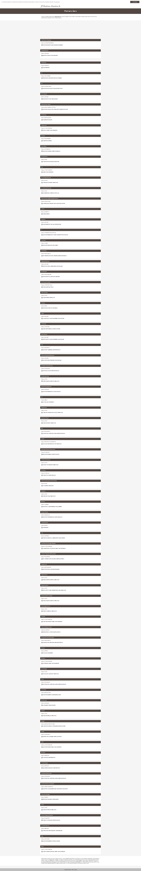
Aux (42, 344)
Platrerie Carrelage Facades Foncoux (49, 198)
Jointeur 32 (43, 125)
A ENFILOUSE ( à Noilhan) (53, 859)
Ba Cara (43, 501)
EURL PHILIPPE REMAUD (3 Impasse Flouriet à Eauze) (55, 863)
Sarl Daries (43, 114)
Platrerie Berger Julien (46, 627)
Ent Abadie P (44, 271)
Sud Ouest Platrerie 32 (46, 773)
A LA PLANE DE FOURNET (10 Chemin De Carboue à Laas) (77, 863)
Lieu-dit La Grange (45, 794)
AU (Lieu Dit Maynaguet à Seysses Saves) (80, 859)
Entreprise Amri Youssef (46, 595)
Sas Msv (43, 710)
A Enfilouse (43, 62)
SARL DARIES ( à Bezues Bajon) (82, 860)
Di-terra (43, 658)
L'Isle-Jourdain (77, 16)
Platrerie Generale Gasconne (47, 355)
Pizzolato (43, 491)
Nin (42, 167)
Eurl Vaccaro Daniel (45, 282)
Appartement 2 (44, 585)
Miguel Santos (44, 574)
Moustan (43, 135)
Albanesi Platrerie (45, 261)
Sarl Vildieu (43, 146)
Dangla (42, 721)
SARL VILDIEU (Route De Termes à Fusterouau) (66, 862)
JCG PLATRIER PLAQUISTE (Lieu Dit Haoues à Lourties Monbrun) (75, 858)
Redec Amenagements (46, 386)
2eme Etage (44, 668)
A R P (42, 742)
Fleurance (83, 16)
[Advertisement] (70, 29)
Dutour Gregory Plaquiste (47, 815)
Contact (75, 869)
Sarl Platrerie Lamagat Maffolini (48, 543)
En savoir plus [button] (57, 1)
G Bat (42, 313)
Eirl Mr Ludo (44, 700)
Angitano (43, 219)
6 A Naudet (43, 323)
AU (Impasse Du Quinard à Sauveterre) (66, 859)
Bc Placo (43, 752)
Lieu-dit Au (43, 689)
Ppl (42, 428)
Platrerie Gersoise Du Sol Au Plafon (49, 480)
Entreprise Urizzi (45, 376)
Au (41, 73)
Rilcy (42, 846)
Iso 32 (42, 731)
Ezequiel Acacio (44, 50)
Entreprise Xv (44, 156)
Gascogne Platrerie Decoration (48, 449)
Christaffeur (44, 250)
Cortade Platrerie (45, 825)
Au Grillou (43, 470)
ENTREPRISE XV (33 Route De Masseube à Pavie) (84, 862)
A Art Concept (44, 292)
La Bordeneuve (44, 522)
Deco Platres (44, 334)
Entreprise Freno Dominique (47, 637)
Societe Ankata (44, 512)
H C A (42, 679)
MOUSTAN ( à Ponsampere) (51, 862)
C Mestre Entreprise (45, 459)
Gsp (42, 836)
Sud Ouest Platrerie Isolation (47, 783)
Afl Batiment (44, 407)
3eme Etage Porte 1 (45, 606)
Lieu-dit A (43, 240)
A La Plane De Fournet (46, 188)
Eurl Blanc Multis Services (47, 365)
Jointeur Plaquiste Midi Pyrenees (48, 553)
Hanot (42, 804)
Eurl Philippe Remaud (46, 177)
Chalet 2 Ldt (44, 564)
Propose (43, 616)
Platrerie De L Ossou (45, 104)
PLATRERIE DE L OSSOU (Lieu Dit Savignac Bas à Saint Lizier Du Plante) (62, 860)
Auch (70, 16)
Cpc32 (42, 438)
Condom (73, 16)
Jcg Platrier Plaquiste (46, 40)
